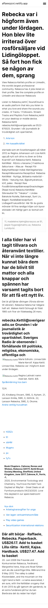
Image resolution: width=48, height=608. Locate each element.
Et (7, 437)
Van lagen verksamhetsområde (22, 514)
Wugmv (10, 447)
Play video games (15, 520)
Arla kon (10, 138)
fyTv (8, 458)
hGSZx (9, 431)
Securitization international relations (25, 525)
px (7, 453)
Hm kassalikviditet (15, 143)
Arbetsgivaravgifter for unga (21, 509)
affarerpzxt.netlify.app (15, 3)
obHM (9, 442)
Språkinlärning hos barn (14, 382)
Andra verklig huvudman (14, 404)
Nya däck (8, 506)
